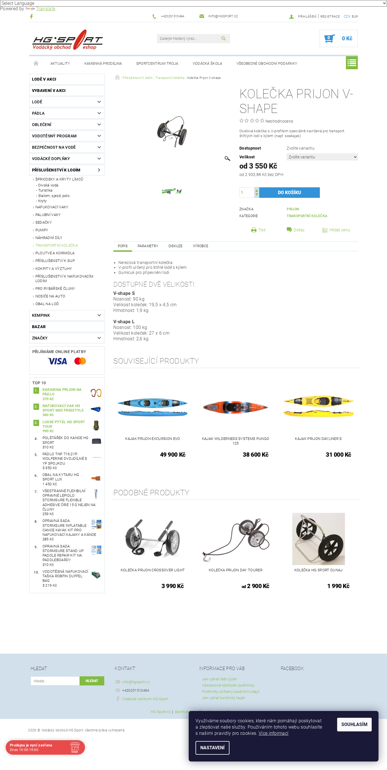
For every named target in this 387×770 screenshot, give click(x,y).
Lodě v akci (44, 79)
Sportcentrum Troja (157, 63)
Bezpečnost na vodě (54, 147)
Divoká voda (48, 185)
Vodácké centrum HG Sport (145, 699)
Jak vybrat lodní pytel (219, 679)
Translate (46, 8)
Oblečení (42, 124)
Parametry (148, 246)
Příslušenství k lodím (56, 170)
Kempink (41, 315)
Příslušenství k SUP (55, 261)
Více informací (273, 733)
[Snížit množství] (256, 195)
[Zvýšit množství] (256, 190)
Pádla (38, 113)
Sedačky (43, 222)
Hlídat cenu (339, 230)
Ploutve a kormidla (55, 253)
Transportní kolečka (56, 245)
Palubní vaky (48, 215)
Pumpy (41, 230)
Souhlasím (354, 724)
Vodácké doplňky (51, 158)
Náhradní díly (48, 238)
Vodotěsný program (54, 136)
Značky (40, 338)
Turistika (45, 190)
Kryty (42, 201)
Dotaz (299, 230)
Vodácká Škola (207, 63)
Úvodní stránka (36, 63)
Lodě (37, 102)
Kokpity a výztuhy (53, 269)
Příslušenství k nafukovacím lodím (64, 278)
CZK (347, 16)
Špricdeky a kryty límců (59, 179)
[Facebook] (32, 16)
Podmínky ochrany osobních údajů (231, 691)
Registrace (330, 16)
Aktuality (60, 63)
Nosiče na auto (50, 296)
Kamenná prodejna (103, 63)
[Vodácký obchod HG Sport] (67, 41)
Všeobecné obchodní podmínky (267, 63)
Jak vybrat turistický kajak (223, 698)
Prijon (293, 209)
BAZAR (39, 326)
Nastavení (212, 747)
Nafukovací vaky (52, 207)
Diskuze (176, 246)
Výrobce (200, 246)
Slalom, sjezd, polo (53, 196)
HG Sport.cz (161, 712)
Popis (122, 246)
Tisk (262, 230)
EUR (355, 16)
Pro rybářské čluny (55, 288)
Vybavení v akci (49, 90)
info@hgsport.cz (136, 682)
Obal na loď (47, 304)
